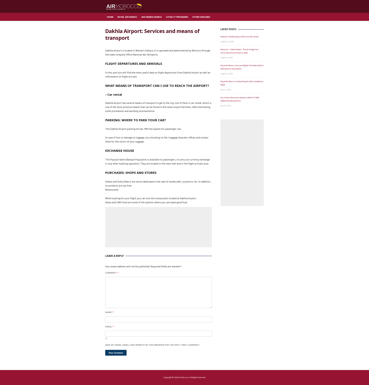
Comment (111, 272)
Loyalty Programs (177, 16)
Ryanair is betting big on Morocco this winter (240, 36)
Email (109, 326)
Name (109, 312)
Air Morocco (183, 377)
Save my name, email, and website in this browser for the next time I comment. (152, 344)
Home (110, 16)
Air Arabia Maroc (151, 16)
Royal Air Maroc (127, 16)
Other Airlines (201, 16)
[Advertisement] (158, 227)
